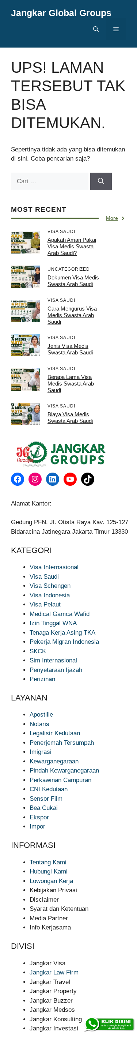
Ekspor (39, 817)
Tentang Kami (48, 862)
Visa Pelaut (45, 604)
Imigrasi (41, 751)
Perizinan (42, 679)
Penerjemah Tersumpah (62, 742)
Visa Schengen (50, 585)
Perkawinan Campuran (60, 780)
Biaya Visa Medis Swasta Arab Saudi (70, 417)
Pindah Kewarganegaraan (64, 770)
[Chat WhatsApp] (108, 1024)
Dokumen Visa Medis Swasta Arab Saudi (73, 280)
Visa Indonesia (50, 595)
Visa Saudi (44, 576)
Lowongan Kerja (51, 881)
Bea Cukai (44, 807)
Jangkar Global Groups (61, 13)
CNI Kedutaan (49, 789)
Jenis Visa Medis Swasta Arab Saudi (70, 349)
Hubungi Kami (49, 871)
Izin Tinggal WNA (53, 623)
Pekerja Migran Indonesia (64, 641)
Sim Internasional (53, 660)
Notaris (39, 724)
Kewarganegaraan (54, 761)
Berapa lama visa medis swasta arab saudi (70, 383)
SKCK (38, 651)
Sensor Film (46, 798)
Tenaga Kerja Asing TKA (62, 632)
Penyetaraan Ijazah (56, 669)
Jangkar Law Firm (54, 972)
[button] (96, 29)
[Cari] (101, 181)
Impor (37, 826)
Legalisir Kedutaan (55, 733)
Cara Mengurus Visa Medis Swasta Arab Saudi (72, 315)
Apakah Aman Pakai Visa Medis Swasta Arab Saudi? (71, 246)
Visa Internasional (54, 567)
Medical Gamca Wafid (60, 613)
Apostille (41, 714)
